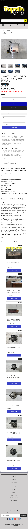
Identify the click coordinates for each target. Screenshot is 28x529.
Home (3, 30)
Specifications (13, 163)
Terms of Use (14, 500)
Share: (2, 84)
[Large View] (3, 65)
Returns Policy (14, 506)
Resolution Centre (14, 485)
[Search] (25, 20)
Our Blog (14, 492)
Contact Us (14, 495)
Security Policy (14, 508)
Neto (18, 527)
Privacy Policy (14, 503)
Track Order (14, 482)
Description (5, 163)
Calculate (14, 127)
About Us (14, 489)
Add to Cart (14, 104)
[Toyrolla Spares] (14, 9)
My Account (14, 479)
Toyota (8, 30)
